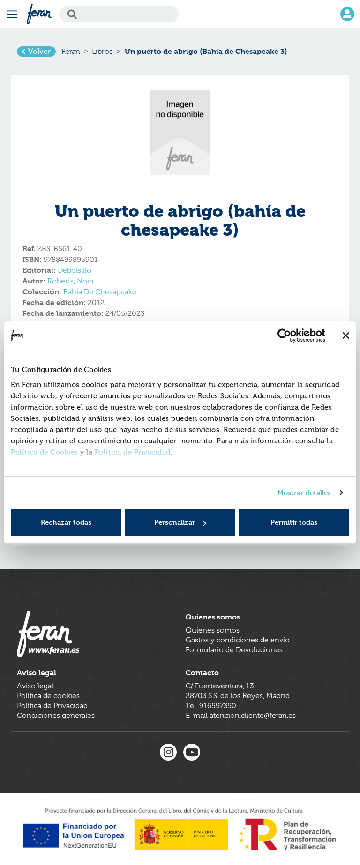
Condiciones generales (56, 715)
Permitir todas (293, 522)
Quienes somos (213, 630)
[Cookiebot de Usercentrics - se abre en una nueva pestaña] (284, 335)
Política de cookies (48, 696)
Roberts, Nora (70, 281)
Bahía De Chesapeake (99, 292)
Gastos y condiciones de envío (238, 640)
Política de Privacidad (133, 451)
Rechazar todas (66, 522)
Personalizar (174, 522)
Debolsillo (74, 270)
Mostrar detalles (304, 492)
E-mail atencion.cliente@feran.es (241, 715)
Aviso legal (35, 686)
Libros (102, 51)
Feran (70, 51)
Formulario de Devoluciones (234, 650)
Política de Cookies (44, 451)
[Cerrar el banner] (346, 335)
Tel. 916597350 (211, 705)
